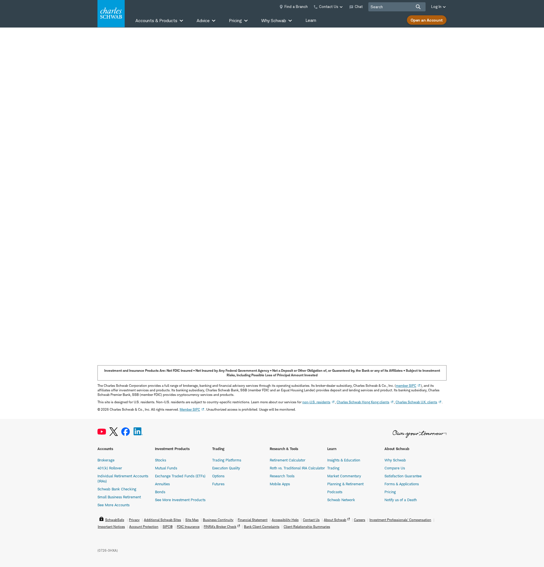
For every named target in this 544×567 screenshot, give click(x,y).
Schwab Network (341, 499)
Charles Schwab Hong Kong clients (363, 402)
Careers (359, 520)
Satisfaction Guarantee (403, 476)
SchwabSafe (114, 520)
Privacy (134, 520)
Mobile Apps (280, 484)
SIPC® (168, 526)
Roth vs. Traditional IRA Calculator (297, 468)
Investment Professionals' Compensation (400, 520)
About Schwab (335, 520)
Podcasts (334, 492)
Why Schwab (395, 460)
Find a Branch (296, 6)
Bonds (160, 492)
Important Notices (111, 526)
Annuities (162, 484)
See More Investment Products (180, 499)
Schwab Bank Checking (116, 489)
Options (218, 476)
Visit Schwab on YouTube (101, 431)
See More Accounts (113, 505)
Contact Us (311, 520)
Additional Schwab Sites (162, 520)
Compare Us (394, 468)
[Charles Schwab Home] (111, 13)
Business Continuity (218, 520)
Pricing (390, 492)
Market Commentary (344, 476)
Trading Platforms (226, 460)
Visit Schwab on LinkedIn (138, 431)
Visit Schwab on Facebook (125, 431)
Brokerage (105, 460)
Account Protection (143, 526)
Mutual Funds (166, 468)
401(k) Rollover (109, 468)
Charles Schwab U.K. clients (416, 402)
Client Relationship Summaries (307, 526)
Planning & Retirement (345, 484)
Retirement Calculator (287, 460)
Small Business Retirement (119, 497)
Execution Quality (226, 468)
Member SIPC (190, 409)
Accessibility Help (285, 520)
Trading (333, 468)
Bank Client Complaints (261, 526)
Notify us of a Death (400, 499)
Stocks (160, 460)
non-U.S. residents (316, 402)
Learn (310, 20)
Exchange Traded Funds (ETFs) (180, 476)
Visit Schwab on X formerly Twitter (113, 431)
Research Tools (282, 476)
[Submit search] (418, 6)
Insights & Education (343, 460)
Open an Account (427, 20)
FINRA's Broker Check (220, 526)
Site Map (192, 520)
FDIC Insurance (188, 526)
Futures (218, 484)
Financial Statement (252, 520)
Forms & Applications (401, 484)
